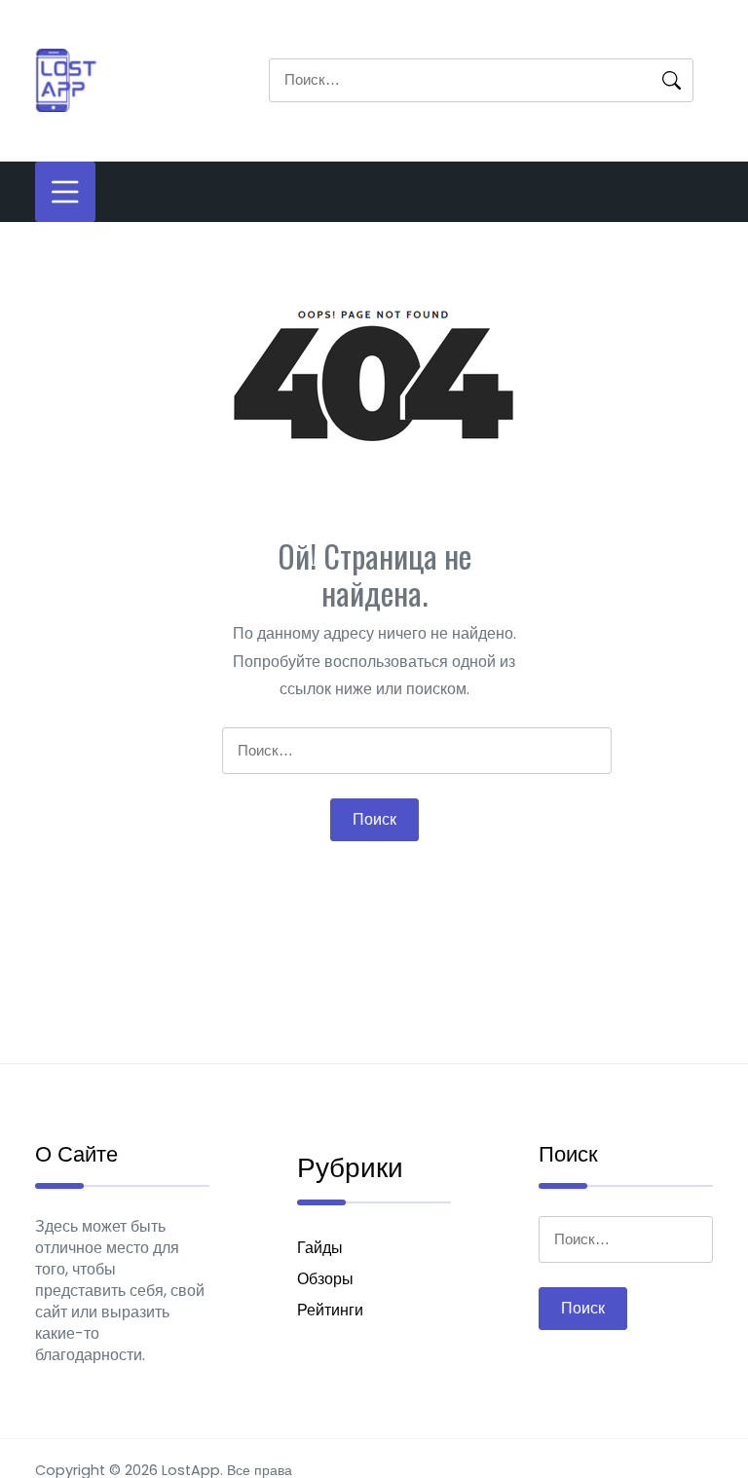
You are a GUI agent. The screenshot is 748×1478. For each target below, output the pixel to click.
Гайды (320, 1248)
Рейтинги (330, 1310)
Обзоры (325, 1279)
